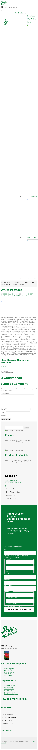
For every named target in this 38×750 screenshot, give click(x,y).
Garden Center (20, 13)
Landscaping (8, 690)
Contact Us (8, 675)
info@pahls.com (6, 730)
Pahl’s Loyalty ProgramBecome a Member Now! (18, 518)
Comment (5, 393)
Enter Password (11, 598)
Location (11, 475)
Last (7, 571)
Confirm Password (12, 603)
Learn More (13, 541)
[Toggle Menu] (1, 10)
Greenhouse (31, 16)
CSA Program (9, 669)
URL (5, 550)
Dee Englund (8, 294)
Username (8, 585)
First (7, 565)
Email (3, 412)
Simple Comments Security (13, 606)
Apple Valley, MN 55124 (13, 482)
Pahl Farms (8, 670)
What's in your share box (18, 296)
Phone (7, 580)
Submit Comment (5, 419)
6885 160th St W (11, 481)
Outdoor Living (32, 196)
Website (3, 416)
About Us (7, 674)
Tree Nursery (9, 689)
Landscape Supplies (11, 694)
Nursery (29, 22)
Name (3, 409)
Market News (9, 672)
